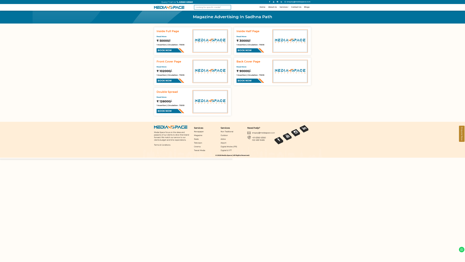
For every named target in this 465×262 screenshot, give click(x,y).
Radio (196, 139)
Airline (223, 139)
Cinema (197, 147)
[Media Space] (169, 7)
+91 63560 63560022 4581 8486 (259, 139)
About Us (272, 7)
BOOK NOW (165, 50)
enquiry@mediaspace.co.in (298, 2)
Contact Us (296, 7)
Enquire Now (462, 134)
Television (198, 143)
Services (284, 7)
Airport (223, 143)
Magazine (198, 135)
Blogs (307, 7)
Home (262, 7)
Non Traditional (227, 132)
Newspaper (199, 132)
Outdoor (224, 135)
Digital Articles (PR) (229, 147)
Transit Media (199, 150)
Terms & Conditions (162, 145)
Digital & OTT (226, 150)
